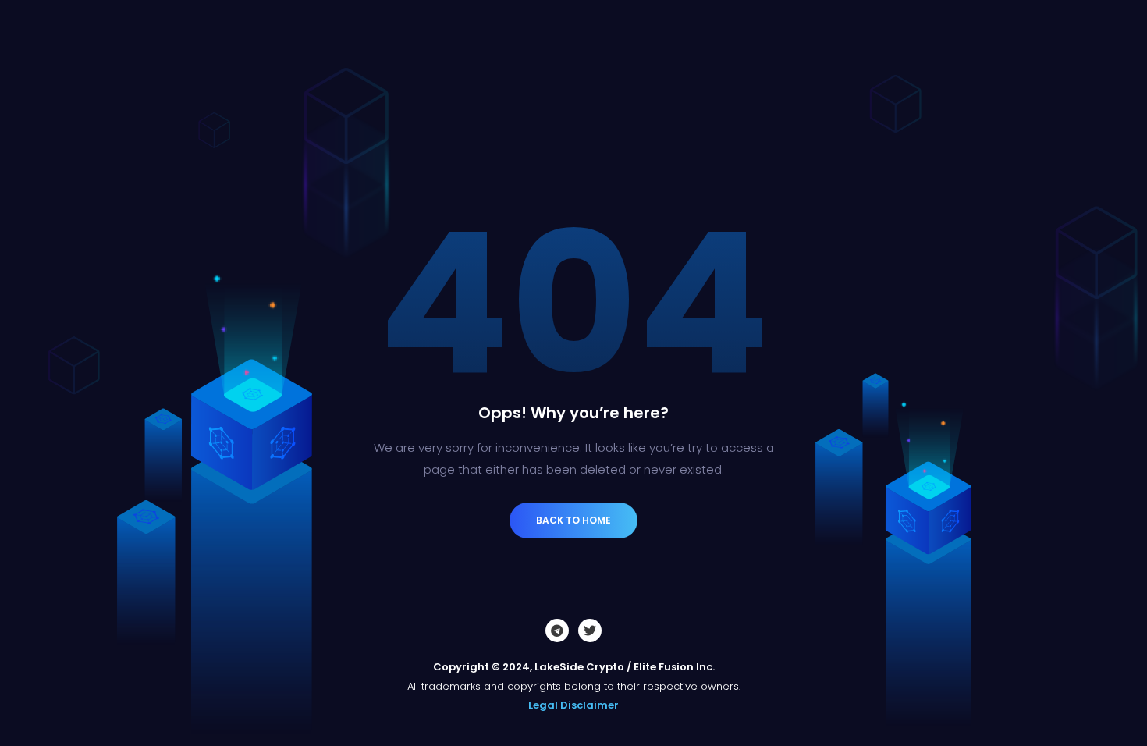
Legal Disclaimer (573, 705)
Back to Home (573, 520)
